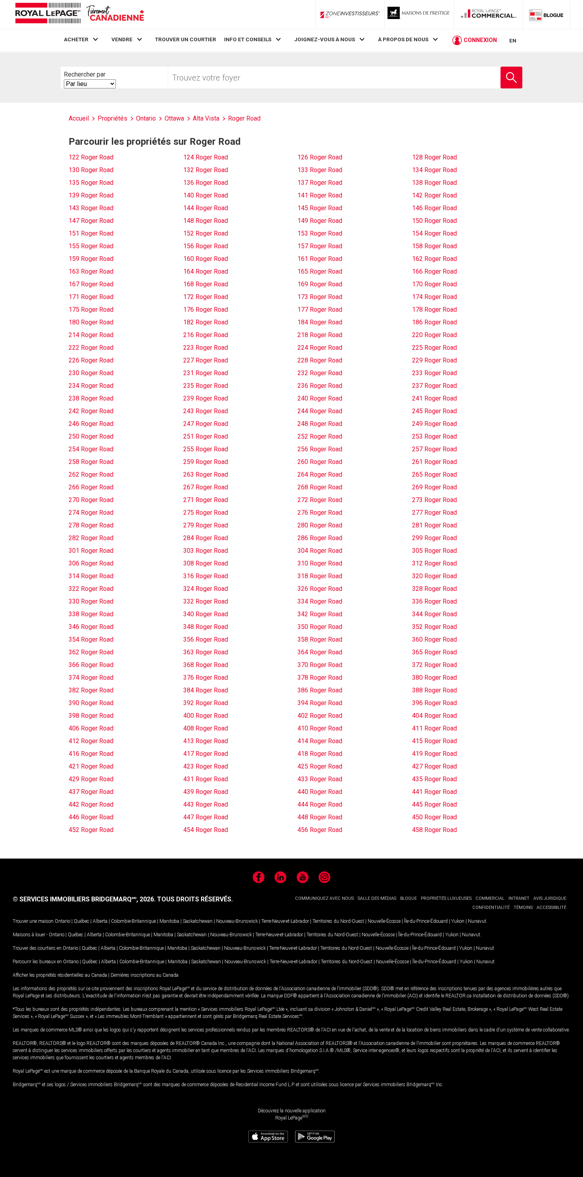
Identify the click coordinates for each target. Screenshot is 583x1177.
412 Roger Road (91, 741)
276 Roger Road (319, 512)
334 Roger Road (319, 601)
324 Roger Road (205, 588)
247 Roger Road (205, 423)
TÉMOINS (523, 907)
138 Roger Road (434, 182)
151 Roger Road (91, 233)
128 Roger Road (434, 157)
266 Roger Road (91, 487)
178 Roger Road (434, 309)
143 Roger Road (91, 208)
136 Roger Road (205, 182)
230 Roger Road (91, 373)
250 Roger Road (91, 436)
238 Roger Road (91, 398)
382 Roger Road (91, 690)
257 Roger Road (434, 449)
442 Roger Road (91, 804)
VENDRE (121, 39)
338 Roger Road (91, 614)
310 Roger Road (319, 563)
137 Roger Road (319, 182)
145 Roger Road (319, 208)
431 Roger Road (205, 779)
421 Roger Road (91, 766)
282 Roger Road (91, 538)
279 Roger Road (205, 525)
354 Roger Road (91, 639)
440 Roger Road (319, 792)
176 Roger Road (205, 309)
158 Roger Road (434, 246)
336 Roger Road (434, 601)
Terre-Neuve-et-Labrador (285, 921)
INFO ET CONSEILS (247, 39)
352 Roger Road (434, 627)
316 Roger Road (205, 576)
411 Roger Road (434, 728)
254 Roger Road (91, 449)
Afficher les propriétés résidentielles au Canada (60, 975)
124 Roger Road (205, 157)
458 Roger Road (434, 830)
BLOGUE (408, 898)
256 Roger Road (319, 449)
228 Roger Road (319, 360)
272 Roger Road (319, 500)
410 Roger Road (319, 728)
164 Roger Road (205, 271)
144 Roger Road (205, 208)
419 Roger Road (434, 753)
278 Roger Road (91, 525)
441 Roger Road (434, 792)
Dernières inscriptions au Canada (144, 975)
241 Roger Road (434, 398)
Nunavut (477, 921)
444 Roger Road (319, 804)
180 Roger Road (91, 322)
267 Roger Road (205, 487)
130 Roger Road (91, 170)
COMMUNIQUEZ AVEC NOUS (324, 898)
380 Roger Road (434, 677)
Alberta (100, 921)
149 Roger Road (319, 220)
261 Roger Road (434, 462)
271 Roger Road (205, 500)
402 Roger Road (319, 715)
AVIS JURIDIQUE (549, 898)
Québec (81, 921)
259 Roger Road (205, 462)
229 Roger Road (434, 360)
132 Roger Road (205, 170)
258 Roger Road (91, 462)
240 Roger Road (319, 398)
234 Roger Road (91, 385)
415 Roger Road (434, 741)
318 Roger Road (319, 576)
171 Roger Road (91, 297)
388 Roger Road (434, 690)
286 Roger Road (319, 538)
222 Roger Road (91, 347)
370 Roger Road (319, 665)
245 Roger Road (434, 411)
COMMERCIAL (490, 898)
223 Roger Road (205, 347)
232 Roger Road (319, 373)
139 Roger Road (91, 195)
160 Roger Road (205, 259)
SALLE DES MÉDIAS (377, 898)
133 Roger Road (319, 170)
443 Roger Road (205, 804)
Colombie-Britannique (133, 921)
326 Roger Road (319, 588)
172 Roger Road (205, 297)
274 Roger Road (91, 512)
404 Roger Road (434, 715)
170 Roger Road (434, 284)
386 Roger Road (319, 690)
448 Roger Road (319, 817)
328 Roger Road (434, 588)
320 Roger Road (434, 576)
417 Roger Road (205, 753)
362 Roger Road (91, 652)
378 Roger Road (319, 677)
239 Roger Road (205, 398)
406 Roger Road (91, 728)
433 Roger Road (319, 779)
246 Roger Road (91, 423)
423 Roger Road (205, 766)
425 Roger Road (319, 766)
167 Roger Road (91, 284)
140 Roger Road (205, 195)
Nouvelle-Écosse (384, 921)
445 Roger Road (434, 804)
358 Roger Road (319, 639)
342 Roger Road (319, 614)
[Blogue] (546, 14)
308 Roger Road (205, 563)
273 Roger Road (434, 500)
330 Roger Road (91, 601)
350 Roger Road (319, 627)
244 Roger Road (319, 411)
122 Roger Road (91, 157)
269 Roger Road (434, 487)
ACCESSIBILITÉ (551, 907)
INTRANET (518, 898)
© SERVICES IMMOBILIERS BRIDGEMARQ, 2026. (84, 899)
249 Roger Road (434, 423)
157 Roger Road (319, 246)
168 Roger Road (205, 284)
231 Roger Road (205, 373)
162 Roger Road (434, 259)
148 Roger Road (205, 220)
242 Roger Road (91, 411)
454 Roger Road (205, 830)
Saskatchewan (198, 921)
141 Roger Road (319, 195)
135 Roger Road (91, 182)
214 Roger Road (91, 335)
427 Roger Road (434, 766)
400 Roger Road (205, 715)
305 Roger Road (434, 550)
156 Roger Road (205, 246)
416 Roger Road (91, 753)
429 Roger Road (91, 779)
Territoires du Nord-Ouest (338, 921)
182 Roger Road (205, 322)
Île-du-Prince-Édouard (426, 921)
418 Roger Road (319, 753)
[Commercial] (488, 14)
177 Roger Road (319, 309)
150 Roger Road (434, 220)
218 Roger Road (319, 335)
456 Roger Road (319, 830)
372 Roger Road (434, 665)
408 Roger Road (205, 728)
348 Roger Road (205, 627)
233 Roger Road (434, 373)
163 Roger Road (91, 271)
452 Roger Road (91, 830)
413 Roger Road (205, 741)
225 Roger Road (434, 347)
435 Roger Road (434, 779)
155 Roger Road (91, 246)
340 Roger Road (205, 614)
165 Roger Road (319, 271)
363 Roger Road (205, 652)
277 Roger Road (434, 512)
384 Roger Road (205, 690)
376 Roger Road (205, 677)
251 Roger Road (205, 436)
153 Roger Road (319, 233)
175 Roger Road (91, 309)
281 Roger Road (434, 525)
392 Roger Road (205, 703)
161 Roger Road (319, 259)
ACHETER (76, 39)
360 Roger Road (434, 639)
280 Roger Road (319, 525)
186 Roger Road (434, 322)
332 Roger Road (205, 601)
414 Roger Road (319, 741)
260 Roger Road (319, 462)
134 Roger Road (434, 170)
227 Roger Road (205, 360)
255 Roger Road (205, 449)
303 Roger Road (205, 550)
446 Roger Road (91, 817)
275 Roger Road (205, 512)
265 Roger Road (434, 474)
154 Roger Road (434, 233)
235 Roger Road (205, 385)
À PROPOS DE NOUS (403, 39)
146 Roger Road (434, 208)
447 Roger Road (205, 817)
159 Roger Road (91, 259)
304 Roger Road (319, 550)
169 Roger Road (319, 284)
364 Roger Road (319, 652)
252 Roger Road (319, 436)
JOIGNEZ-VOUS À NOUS (324, 39)
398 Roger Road (91, 715)
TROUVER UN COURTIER (185, 39)
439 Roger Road (205, 792)
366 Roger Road (91, 665)
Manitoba (169, 921)
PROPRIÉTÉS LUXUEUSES (446, 898)
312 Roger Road (434, 563)
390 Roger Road (91, 703)
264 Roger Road (319, 474)
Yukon (457, 921)
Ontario (62, 921)
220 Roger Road (434, 335)
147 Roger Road (91, 220)
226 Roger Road (91, 360)
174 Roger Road (434, 297)
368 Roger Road (205, 665)
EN (512, 40)
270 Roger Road (91, 500)
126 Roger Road (319, 157)
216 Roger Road (205, 335)
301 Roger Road (91, 550)
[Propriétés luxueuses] (419, 15)
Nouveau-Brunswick (237, 921)
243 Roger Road (205, 411)
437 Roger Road (91, 792)
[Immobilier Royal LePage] (79, 14)
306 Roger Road (91, 563)
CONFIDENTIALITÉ (491, 907)
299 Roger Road (434, 538)
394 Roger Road (319, 703)
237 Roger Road (434, 385)
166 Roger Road (434, 271)
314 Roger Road (91, 576)
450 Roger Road (434, 817)
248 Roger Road (319, 423)
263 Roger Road (205, 474)
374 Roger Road (91, 677)
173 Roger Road (319, 297)
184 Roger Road (319, 322)
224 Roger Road (319, 347)
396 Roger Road (434, 703)
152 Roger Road (205, 233)
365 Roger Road (434, 652)
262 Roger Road (91, 474)
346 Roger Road (91, 627)
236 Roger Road (319, 385)
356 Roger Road (205, 639)
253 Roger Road (434, 436)
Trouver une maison (33, 921)
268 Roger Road (319, 487)
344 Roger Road (434, 614)
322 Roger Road (91, 588)
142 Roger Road (434, 195)
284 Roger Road (205, 538)
